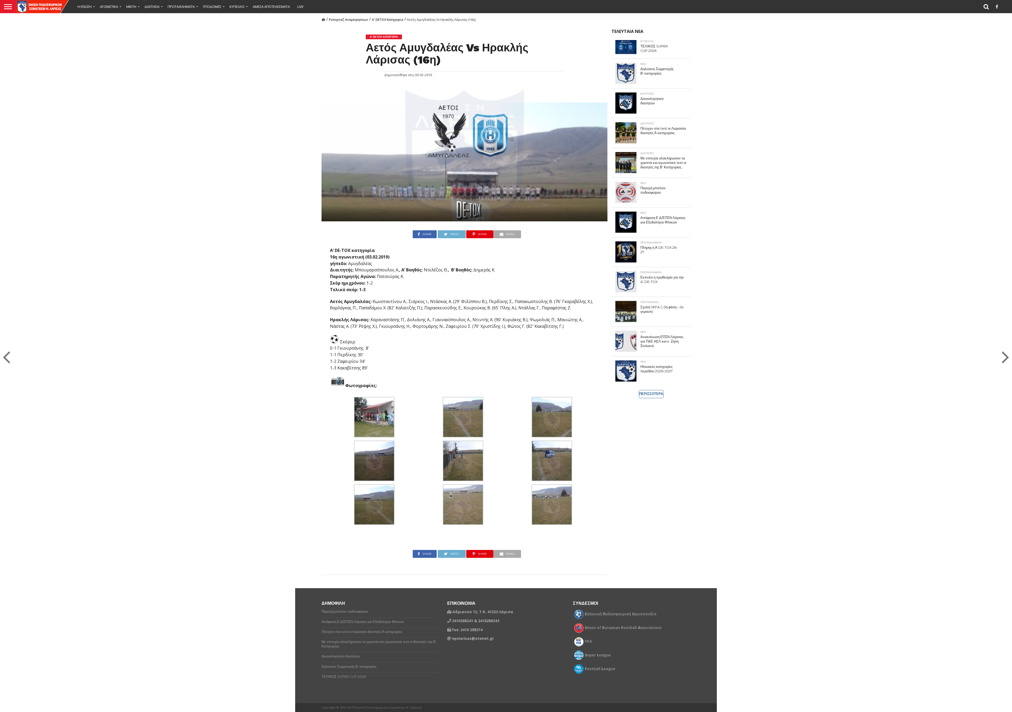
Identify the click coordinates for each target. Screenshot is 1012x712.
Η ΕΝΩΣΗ (84, 6)
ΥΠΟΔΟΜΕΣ (212, 6)
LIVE (300, 6)
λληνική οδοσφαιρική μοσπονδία (620, 614)
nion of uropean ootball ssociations (623, 627)
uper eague (598, 655)
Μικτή (131, 6)
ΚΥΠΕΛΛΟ (237, 6)
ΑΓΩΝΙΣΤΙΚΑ (109, 6)
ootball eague (600, 668)
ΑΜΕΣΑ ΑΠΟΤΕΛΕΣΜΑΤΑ (271, 6)
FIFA (588, 641)
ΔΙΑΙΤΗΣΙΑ (151, 6)
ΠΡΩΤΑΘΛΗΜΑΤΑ (181, 6)
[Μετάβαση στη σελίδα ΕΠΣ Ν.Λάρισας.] (323, 19)
